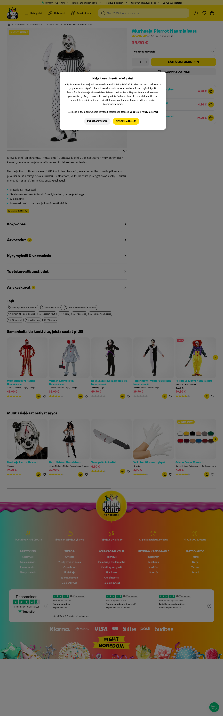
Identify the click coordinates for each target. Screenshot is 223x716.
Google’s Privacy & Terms (143, 111)
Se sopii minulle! (126, 121)
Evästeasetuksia (97, 121)
